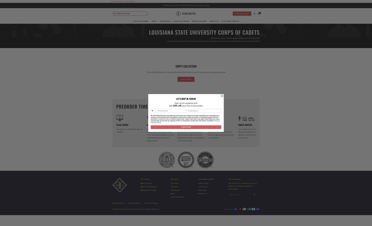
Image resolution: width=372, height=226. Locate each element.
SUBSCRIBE (186, 127)
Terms (159, 122)
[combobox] (154, 111)
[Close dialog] (222, 96)
